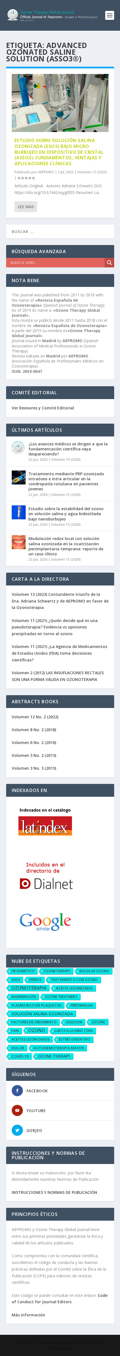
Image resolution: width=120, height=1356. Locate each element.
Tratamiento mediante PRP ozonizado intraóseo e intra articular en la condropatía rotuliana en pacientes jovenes (66, 481)
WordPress (60, 1348)
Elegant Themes (55, 1342)
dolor (17, 1047)
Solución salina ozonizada (42, 1013)
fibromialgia (82, 1005)
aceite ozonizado (74, 988)
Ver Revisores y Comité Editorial (43, 408)
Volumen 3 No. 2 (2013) (34, 755)
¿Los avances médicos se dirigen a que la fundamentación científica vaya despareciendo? (68, 449)
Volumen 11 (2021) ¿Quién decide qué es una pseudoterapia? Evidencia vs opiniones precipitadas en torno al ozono (55, 627)
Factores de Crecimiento (34, 1022)
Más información (28, 1314)
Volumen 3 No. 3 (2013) (34, 768)
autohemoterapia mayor (58, 1047)
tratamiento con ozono (74, 979)
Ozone (98, 1021)
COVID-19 (20, 1056)
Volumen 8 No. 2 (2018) (34, 729)
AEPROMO (46, 172)
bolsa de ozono (94, 971)
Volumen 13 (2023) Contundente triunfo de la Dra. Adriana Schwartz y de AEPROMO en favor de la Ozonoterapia (60, 601)
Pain (15, 1030)
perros (35, 979)
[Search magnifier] (109, 262)
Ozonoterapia (29, 988)
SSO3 (15, 979)
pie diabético (23, 971)
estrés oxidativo (74, 1039)
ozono (36, 1030)
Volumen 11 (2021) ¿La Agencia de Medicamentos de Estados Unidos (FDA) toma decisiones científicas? (59, 653)
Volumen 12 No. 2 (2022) (35, 716)
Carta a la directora (73, 1030)
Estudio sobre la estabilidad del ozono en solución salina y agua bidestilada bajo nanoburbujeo (66, 513)
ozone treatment (61, 996)
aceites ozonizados (30, 1039)
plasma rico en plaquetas (36, 1005)
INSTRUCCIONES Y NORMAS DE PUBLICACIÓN (54, 1192)
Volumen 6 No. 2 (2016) (34, 742)
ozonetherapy (57, 971)
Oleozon (74, 1022)
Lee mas (26, 206)
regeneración (23, 996)
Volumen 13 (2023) (92, 172)
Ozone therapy (54, 1056)
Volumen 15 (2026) (65, 459)
